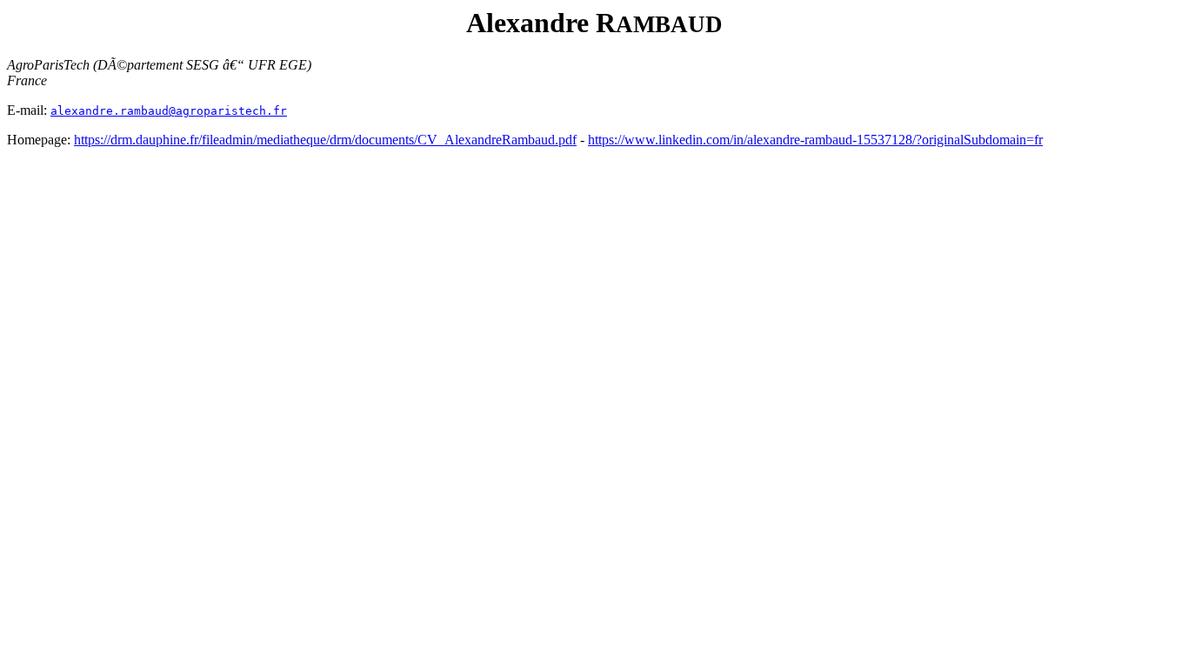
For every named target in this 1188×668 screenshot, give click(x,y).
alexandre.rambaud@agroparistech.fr (168, 110)
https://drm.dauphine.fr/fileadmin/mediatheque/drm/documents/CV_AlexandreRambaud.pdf (325, 139)
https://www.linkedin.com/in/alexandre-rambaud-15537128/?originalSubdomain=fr (815, 139)
